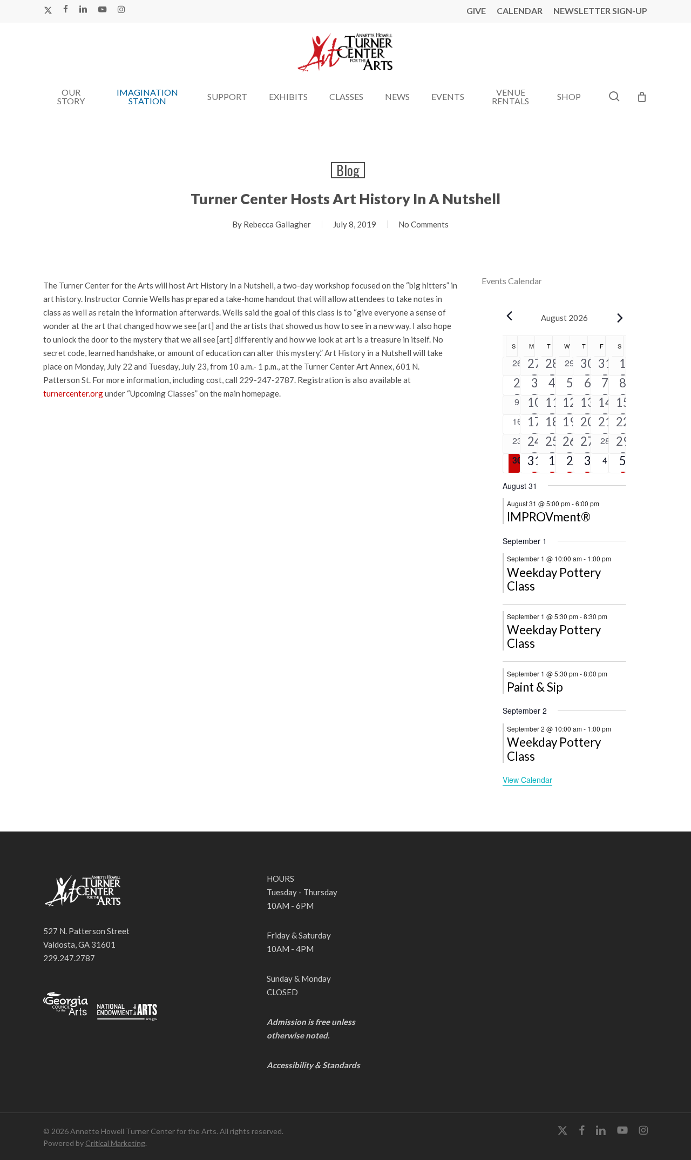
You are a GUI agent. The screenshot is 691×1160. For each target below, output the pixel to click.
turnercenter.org (73, 393)
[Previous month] (509, 315)
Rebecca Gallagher (277, 224)
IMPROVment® (549, 516)
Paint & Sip (535, 687)
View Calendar (527, 779)
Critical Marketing (115, 1143)
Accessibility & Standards (313, 1065)
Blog (348, 170)
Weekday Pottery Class (554, 579)
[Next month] (619, 317)
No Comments (423, 224)
